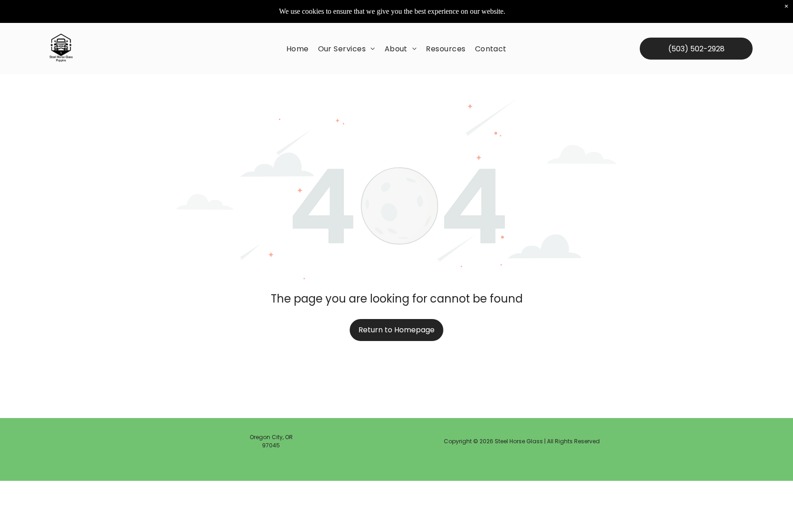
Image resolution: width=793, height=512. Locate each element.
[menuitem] (297, 49)
